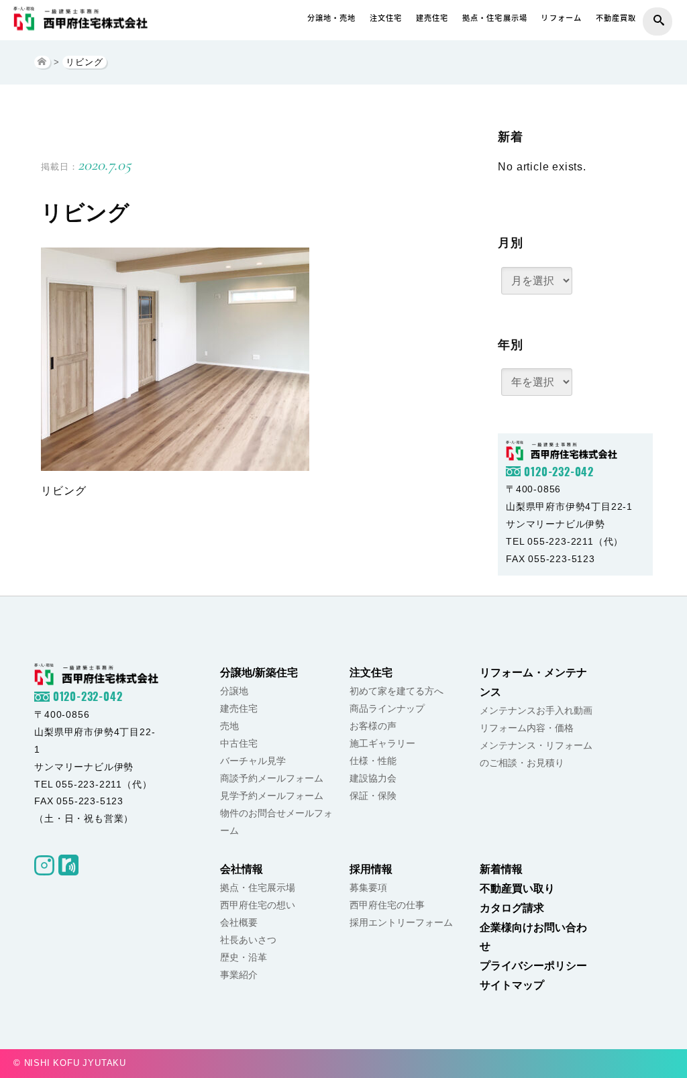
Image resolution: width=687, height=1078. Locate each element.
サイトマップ (512, 985)
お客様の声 (373, 725)
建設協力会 (373, 778)
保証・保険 (373, 795)
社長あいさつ (248, 939)
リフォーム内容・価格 (527, 727)
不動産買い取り (517, 888)
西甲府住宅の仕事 (387, 905)
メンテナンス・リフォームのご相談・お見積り (536, 754)
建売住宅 (432, 17)
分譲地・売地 (331, 17)
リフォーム (561, 17)
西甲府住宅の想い (257, 905)
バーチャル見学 (253, 760)
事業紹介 (239, 974)
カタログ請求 (512, 908)
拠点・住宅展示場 (494, 17)
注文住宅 (386, 17)
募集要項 (368, 887)
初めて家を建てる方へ (396, 691)
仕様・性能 (373, 760)
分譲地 (234, 691)
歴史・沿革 (243, 957)
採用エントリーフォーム (401, 922)
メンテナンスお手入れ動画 (536, 710)
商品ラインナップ (387, 708)
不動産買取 (616, 17)
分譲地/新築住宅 (259, 672)
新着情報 (501, 869)
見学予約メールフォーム (271, 795)
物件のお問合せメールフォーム (276, 822)
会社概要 (239, 922)
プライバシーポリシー (533, 965)
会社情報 (241, 869)
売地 (229, 725)
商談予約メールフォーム (271, 778)
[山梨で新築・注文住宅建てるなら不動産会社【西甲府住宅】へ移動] (42, 62)
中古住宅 (239, 743)
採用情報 (371, 869)
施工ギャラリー (382, 743)
